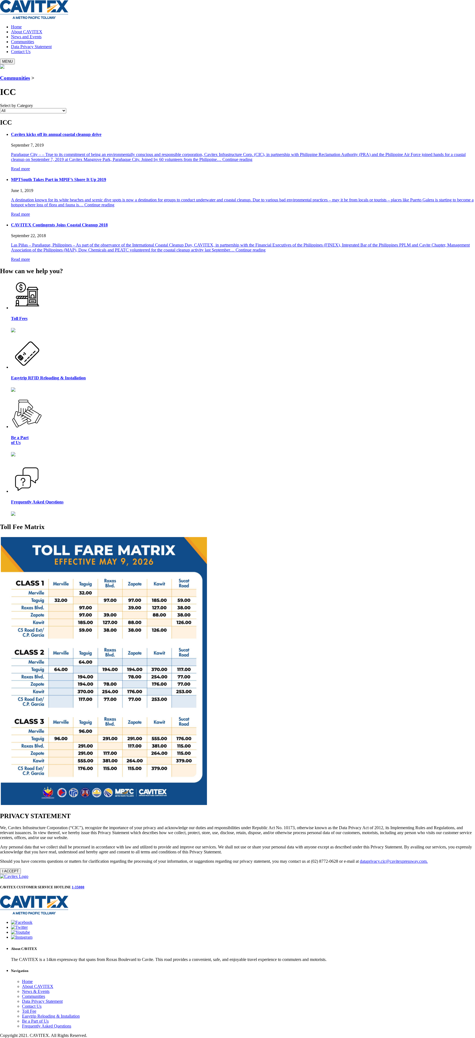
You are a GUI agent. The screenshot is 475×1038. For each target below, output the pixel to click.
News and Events (26, 36)
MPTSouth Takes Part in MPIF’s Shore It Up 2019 (58, 179)
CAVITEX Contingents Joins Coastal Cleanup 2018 (59, 225)
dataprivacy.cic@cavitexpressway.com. (394, 861)
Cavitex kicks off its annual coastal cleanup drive (56, 134)
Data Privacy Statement (31, 46)
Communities (22, 41)
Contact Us (21, 51)
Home (16, 26)
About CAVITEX (26, 31)
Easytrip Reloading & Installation (51, 1016)
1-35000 (78, 887)
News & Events (35, 991)
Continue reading (237, 159)
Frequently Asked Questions (46, 1026)
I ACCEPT (10, 871)
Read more (20, 168)
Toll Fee (29, 1011)
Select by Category (16, 105)
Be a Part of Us (35, 1021)
